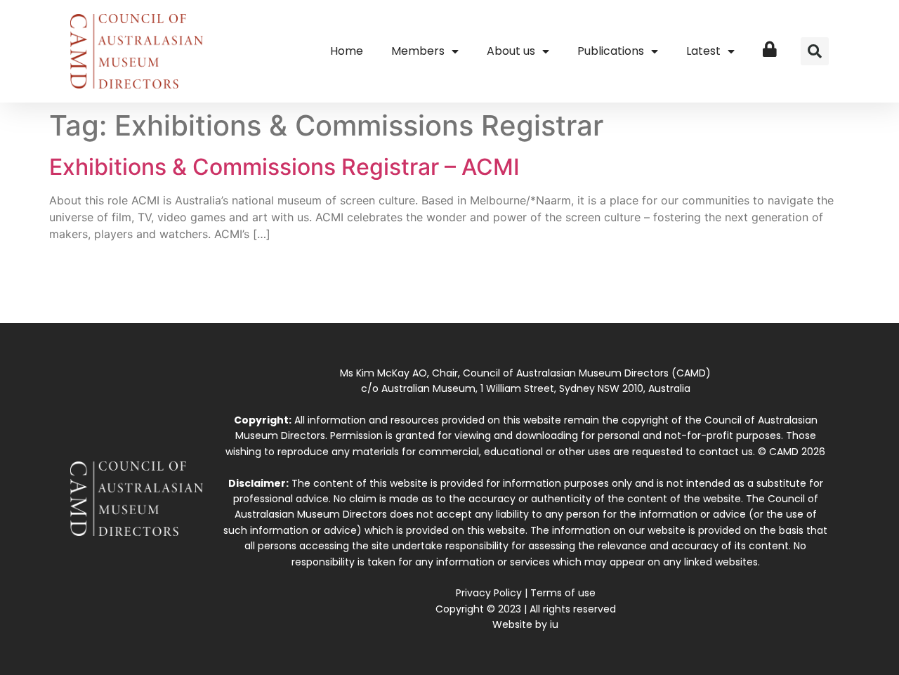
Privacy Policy (489, 593)
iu (554, 624)
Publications (610, 51)
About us (511, 51)
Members (418, 51)
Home (346, 51)
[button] (815, 51)
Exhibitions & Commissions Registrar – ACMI (284, 167)
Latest (703, 51)
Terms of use (563, 593)
